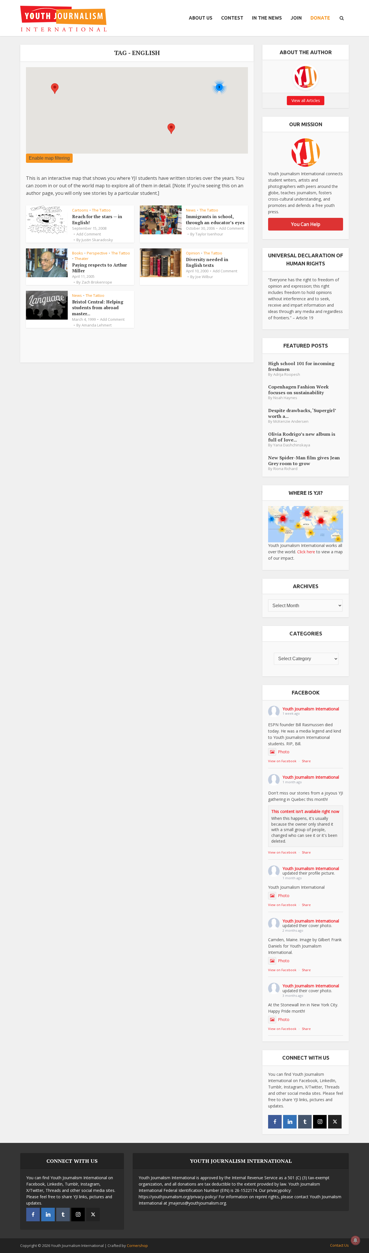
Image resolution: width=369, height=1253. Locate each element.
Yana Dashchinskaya (291, 445)
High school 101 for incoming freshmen (301, 366)
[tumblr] (305, 1122)
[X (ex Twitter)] (335, 1122)
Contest (232, 17)
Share (306, 761)
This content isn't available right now (305, 811)
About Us (200, 17)
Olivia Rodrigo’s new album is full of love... (301, 437)
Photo (283, 751)
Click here (306, 551)
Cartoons (80, 210)
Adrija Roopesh (286, 374)
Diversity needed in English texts (207, 262)
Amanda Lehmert (97, 325)
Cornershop (137, 1245)
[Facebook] (275, 1122)
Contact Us (339, 1245)
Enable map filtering (49, 158)
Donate (320, 17)
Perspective (97, 253)
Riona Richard (285, 468)
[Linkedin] (290, 1122)
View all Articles (305, 100)
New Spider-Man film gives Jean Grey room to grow (304, 460)
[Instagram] (320, 1122)
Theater (82, 258)
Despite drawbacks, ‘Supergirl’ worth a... (302, 413)
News (191, 210)
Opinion (193, 253)
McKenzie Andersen (290, 421)
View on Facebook (282, 761)
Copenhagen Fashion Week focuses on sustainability (298, 389)
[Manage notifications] (355, 1240)
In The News (267, 17)
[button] (171, 128)
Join (296, 17)
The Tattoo (101, 210)
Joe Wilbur (204, 276)
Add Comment (88, 234)
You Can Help (305, 224)
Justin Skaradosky (97, 239)
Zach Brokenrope (97, 282)
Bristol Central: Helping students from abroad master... (97, 307)
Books (77, 253)
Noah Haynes (285, 397)
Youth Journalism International (311, 709)
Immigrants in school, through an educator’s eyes (215, 219)
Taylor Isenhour (209, 234)
